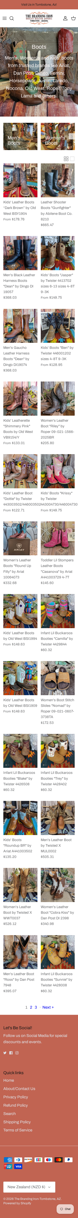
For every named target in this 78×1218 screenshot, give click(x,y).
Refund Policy (15, 1105)
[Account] (64, 18)
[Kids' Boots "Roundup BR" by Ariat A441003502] (20, 818)
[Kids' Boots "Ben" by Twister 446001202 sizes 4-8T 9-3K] (58, 326)
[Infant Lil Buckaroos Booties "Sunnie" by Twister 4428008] (58, 952)
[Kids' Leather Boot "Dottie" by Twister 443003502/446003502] (20, 471)
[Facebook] (10, 1052)
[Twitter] (4, 1052)
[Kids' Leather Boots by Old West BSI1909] (20, 678)
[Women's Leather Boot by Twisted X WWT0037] (20, 885)
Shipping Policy (17, 1122)
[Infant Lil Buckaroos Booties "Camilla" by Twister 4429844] (58, 611)
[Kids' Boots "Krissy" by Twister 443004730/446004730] (58, 471)
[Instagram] (17, 1052)
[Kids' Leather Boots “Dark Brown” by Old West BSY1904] (20, 180)
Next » (48, 1007)
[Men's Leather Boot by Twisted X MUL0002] (58, 818)
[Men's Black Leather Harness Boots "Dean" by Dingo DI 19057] (20, 253)
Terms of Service (17, 1130)
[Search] (13, 18)
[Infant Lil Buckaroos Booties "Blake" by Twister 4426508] (20, 751)
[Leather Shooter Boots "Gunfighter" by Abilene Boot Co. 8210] (58, 180)
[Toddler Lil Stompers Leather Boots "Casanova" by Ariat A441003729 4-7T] (58, 538)
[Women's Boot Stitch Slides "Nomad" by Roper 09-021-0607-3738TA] (58, 678)
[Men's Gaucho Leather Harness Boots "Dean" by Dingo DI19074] (20, 326)
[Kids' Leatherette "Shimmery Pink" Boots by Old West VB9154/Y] (20, 399)
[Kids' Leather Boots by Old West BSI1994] (20, 611)
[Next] (72, 136)
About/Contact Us (19, 1088)
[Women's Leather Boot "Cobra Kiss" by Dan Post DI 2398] (58, 885)
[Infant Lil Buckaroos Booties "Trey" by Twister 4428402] (58, 751)
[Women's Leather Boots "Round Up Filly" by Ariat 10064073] (20, 538)
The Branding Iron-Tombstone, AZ (37, 1199)
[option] (20, 136)
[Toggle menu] (4, 18)
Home (8, 1080)
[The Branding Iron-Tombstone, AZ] (39, 18)
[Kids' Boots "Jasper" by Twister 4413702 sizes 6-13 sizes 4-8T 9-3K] (58, 253)
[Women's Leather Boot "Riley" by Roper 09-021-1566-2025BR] (58, 399)
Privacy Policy (15, 1097)
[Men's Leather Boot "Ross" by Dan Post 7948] (20, 952)
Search (9, 1113)
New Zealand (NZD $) (26, 1187)
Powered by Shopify (17, 1203)
